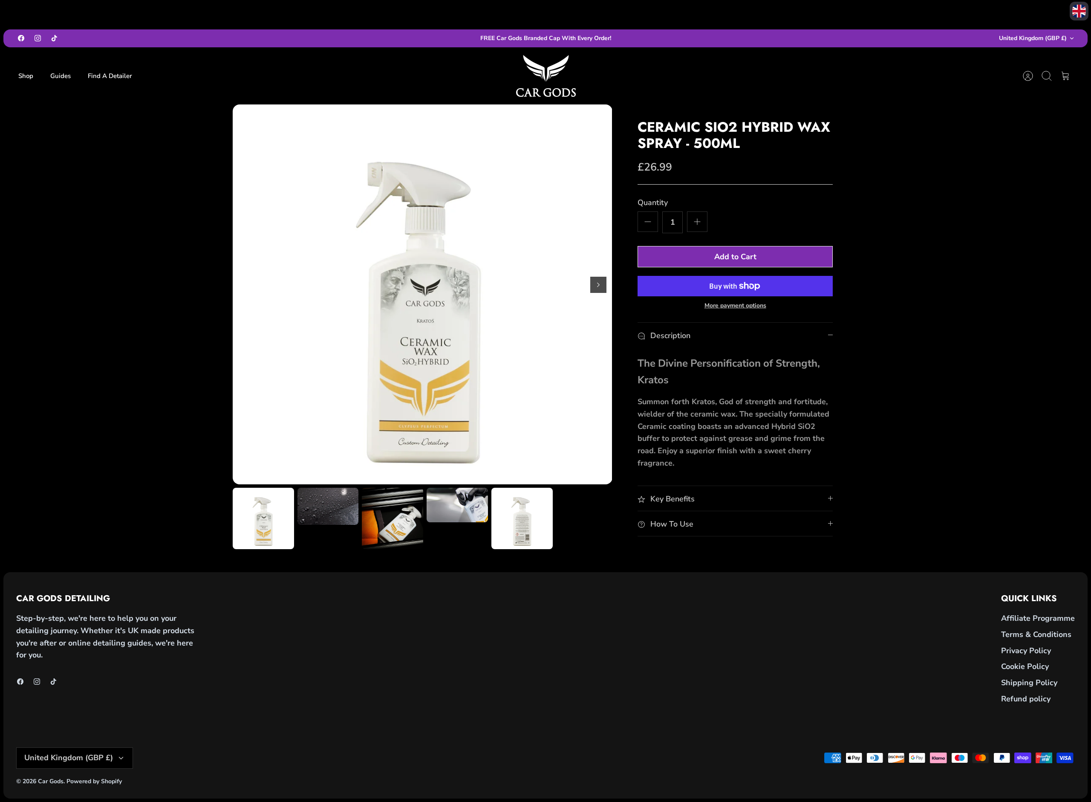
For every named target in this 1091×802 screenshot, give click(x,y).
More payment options (735, 306)
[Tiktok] (54, 38)
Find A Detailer (110, 76)
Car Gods (50, 781)
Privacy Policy (1026, 651)
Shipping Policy (1029, 683)
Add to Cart (735, 257)
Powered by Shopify (94, 781)
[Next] (598, 284)
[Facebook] (21, 38)
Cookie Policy (1025, 666)
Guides (60, 76)
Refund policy (1026, 699)
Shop (25, 76)
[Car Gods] (546, 76)
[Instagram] (37, 38)
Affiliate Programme (1038, 618)
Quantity (653, 202)
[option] (422, 294)
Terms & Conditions (1036, 634)
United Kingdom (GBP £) (1033, 38)
